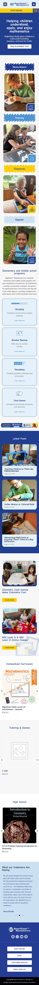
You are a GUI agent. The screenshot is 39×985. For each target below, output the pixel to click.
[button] (2, 691)
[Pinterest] (26, 936)
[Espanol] (19, 245)
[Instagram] (17, 936)
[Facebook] (13, 936)
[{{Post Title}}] (19, 455)
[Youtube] (21, 936)
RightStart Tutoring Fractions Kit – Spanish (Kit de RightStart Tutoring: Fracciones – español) (18, 773)
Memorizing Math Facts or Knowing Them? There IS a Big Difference (18, 539)
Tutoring (19, 118)
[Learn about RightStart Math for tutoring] (19, 143)
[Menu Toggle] (5, 4)
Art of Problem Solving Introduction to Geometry (19, 847)
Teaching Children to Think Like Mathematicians (18, 470)
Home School (19, 67)
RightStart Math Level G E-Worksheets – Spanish (14, 708)
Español (19, 220)
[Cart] (34, 4)
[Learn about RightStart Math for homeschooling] (19, 92)
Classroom (19, 169)
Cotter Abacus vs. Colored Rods (19, 504)
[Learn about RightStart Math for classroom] (19, 194)
